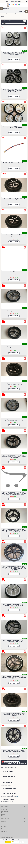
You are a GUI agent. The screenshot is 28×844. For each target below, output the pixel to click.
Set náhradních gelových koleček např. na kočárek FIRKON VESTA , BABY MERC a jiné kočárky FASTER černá (14, 90)
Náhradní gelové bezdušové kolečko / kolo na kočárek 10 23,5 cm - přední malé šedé (14, 310)
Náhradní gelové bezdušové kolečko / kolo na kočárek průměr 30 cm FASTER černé (14, 641)
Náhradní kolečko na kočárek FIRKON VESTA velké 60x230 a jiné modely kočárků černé (14, 751)
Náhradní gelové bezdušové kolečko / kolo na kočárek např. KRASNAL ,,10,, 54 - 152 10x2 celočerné (14, 714)
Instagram (4, 828)
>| (19, 761)
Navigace (4, 826)
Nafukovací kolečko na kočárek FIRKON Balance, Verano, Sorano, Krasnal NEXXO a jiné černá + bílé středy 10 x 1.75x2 (14, 236)
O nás (2, 815)
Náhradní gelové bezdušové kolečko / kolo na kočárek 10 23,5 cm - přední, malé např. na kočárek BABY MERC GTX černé (14, 347)
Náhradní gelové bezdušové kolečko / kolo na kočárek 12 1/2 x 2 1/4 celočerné (14, 383)
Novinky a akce (4, 811)
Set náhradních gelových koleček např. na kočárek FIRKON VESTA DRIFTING (14, 127)
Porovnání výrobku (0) (10, 20)
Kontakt (3, 814)
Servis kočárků (4, 809)
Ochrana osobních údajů (7, 837)
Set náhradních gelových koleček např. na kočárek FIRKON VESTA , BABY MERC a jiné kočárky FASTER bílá (14, 53)
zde (17, 796)
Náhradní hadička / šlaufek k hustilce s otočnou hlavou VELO (14, 163)
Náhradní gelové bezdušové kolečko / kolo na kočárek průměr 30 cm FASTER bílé (14, 605)
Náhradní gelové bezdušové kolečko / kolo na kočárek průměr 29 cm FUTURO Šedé (14, 419)
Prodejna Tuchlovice (17, 784)
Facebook (4, 831)
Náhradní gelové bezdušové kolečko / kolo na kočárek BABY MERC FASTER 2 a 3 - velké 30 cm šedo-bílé (14, 677)
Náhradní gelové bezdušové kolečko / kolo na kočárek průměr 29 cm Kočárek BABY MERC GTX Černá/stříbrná (14, 456)
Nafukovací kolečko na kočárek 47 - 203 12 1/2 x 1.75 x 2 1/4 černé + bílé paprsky (14, 199)
